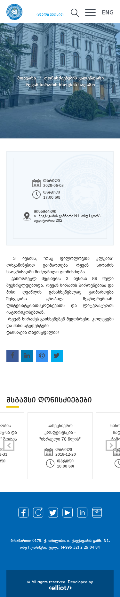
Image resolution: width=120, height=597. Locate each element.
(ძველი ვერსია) (50, 14)
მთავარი (27, 78)
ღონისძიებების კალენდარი (74, 78)
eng (108, 13)
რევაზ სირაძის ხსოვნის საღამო (60, 84)
